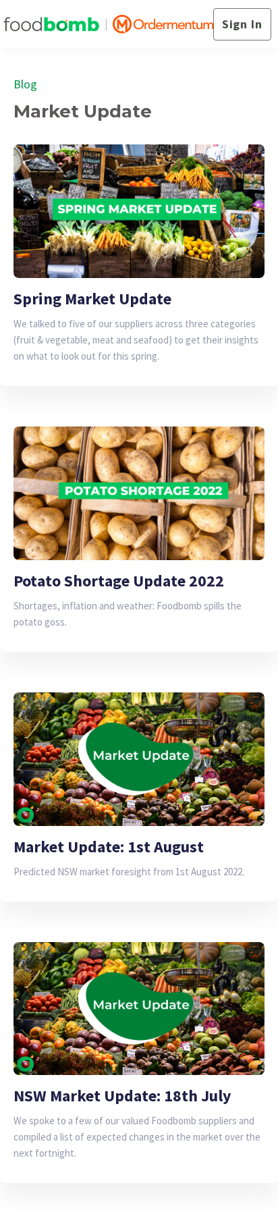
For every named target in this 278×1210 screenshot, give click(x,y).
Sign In (242, 24)
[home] (108, 24)
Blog (25, 84)
